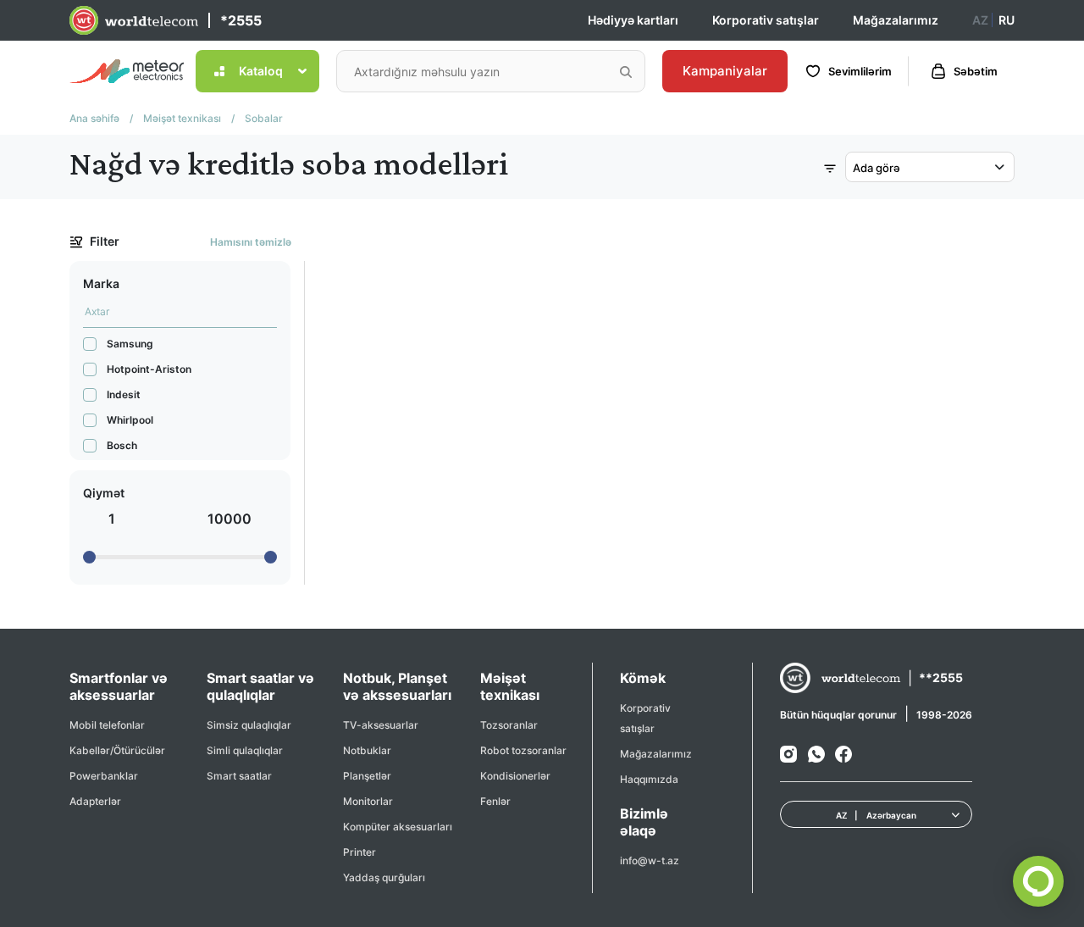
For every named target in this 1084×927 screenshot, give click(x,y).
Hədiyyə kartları (633, 20)
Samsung (130, 343)
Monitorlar (368, 801)
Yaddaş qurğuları (384, 877)
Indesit (124, 394)
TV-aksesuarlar (380, 725)
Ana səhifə (94, 118)
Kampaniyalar (725, 71)
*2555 (241, 20)
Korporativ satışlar (765, 20)
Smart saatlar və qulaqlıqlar (260, 686)
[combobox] (930, 167)
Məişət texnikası (182, 118)
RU (1006, 20)
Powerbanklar (103, 775)
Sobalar (264, 118)
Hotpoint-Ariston (149, 369)
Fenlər (495, 801)
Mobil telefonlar (107, 725)
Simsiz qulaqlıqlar (249, 725)
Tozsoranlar (509, 725)
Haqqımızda (649, 779)
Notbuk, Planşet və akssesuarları (397, 686)
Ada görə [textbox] (876, 168)
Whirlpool (130, 420)
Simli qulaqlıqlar (245, 750)
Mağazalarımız (895, 20)
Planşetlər (367, 775)
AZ (980, 20)
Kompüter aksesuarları (397, 826)
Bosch (122, 445)
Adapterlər (95, 801)
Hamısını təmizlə (250, 242)
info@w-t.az (649, 860)
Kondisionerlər (515, 775)
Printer (359, 852)
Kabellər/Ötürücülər (117, 750)
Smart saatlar (239, 775)
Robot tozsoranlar (523, 750)
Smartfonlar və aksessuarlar (118, 686)
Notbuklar (367, 750)
